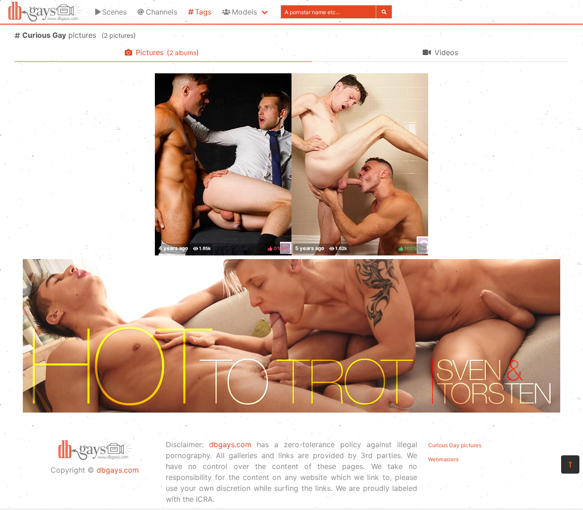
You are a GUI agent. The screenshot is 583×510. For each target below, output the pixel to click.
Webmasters (443, 459)
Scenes (114, 11)
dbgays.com (118, 469)
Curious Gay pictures (454, 445)
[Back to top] (570, 464)
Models (244, 11)
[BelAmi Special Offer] (291, 409)
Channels (161, 11)
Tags (203, 11)
